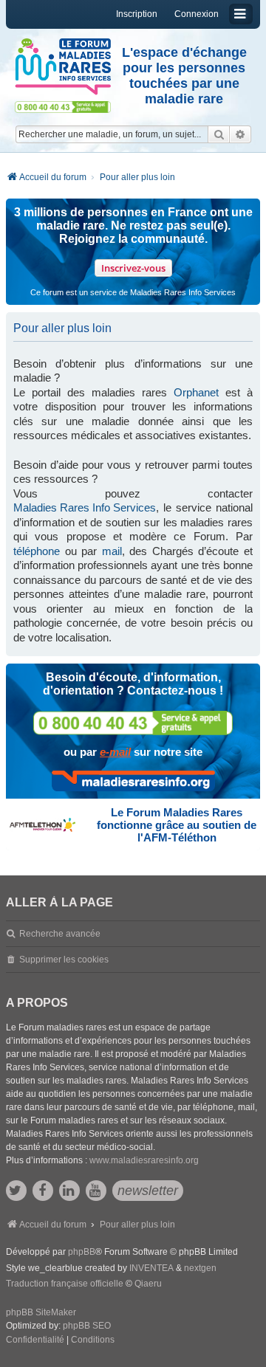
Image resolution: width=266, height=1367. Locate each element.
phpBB (81, 1252)
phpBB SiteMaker (41, 1312)
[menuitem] (35, 1340)
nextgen (200, 1268)
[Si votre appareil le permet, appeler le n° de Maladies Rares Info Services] (133, 723)
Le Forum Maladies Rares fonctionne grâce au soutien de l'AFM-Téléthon (176, 825)
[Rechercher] (219, 134)
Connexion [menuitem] (196, 14)
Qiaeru (148, 1283)
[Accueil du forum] (63, 66)
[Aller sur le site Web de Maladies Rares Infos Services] (133, 781)
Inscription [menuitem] (136, 14)
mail (112, 551)
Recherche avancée (59, 934)
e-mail (115, 752)
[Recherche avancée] (240, 134)
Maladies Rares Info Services (84, 507)
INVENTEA (151, 1268)
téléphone (36, 551)
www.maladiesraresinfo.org (144, 1160)
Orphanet (196, 392)
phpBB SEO (87, 1325)
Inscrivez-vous (133, 268)
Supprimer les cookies (64, 959)
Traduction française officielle (64, 1283)
